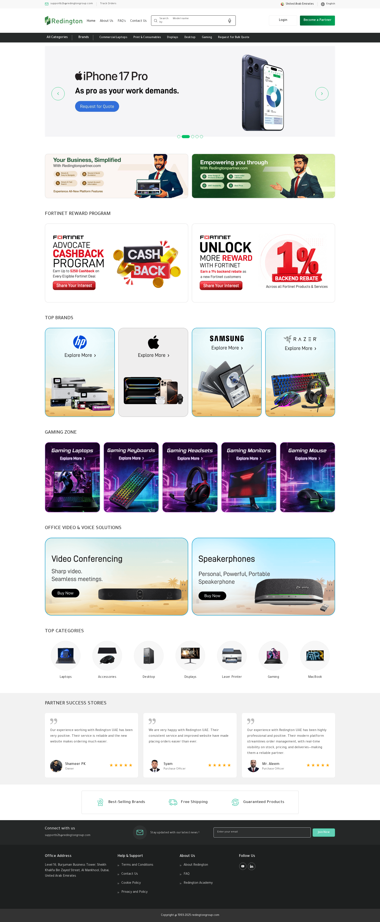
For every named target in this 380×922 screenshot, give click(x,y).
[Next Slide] (322, 93)
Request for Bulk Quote (233, 37)
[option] (328, 4)
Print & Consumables (147, 37)
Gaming (207, 37)
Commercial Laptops (113, 37)
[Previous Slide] (58, 93)
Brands (83, 37)
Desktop (190, 37)
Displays (172, 37)
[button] (297, 4)
